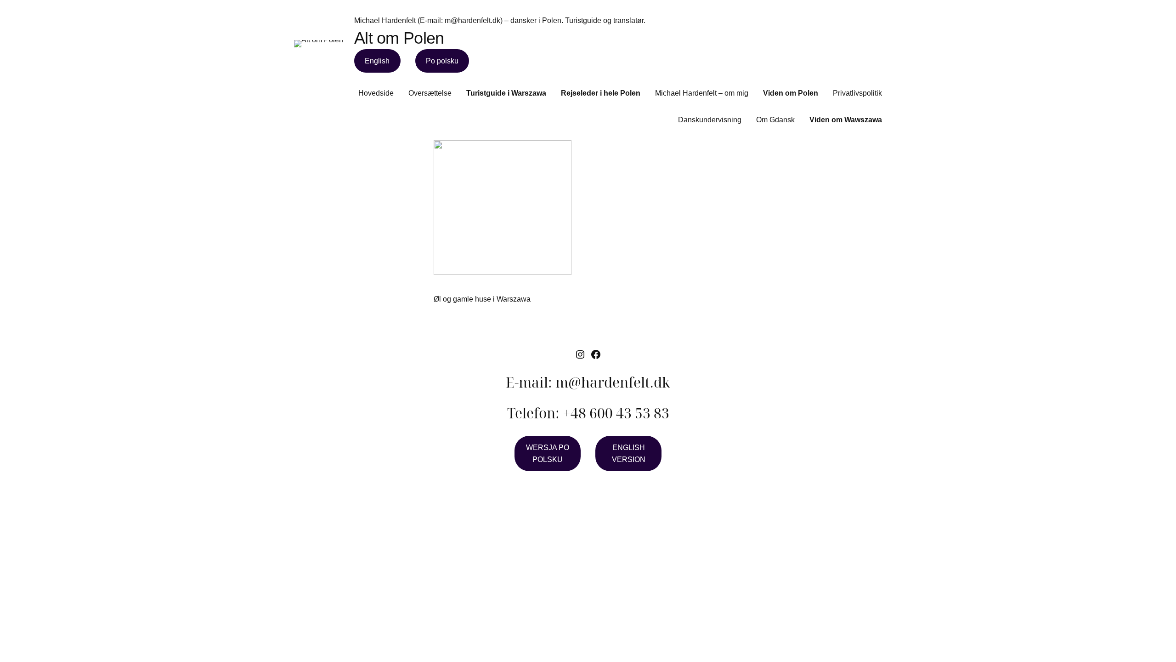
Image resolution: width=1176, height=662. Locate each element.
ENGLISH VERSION (628, 453)
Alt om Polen (399, 38)
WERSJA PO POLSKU (547, 453)
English (377, 61)
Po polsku (442, 61)
